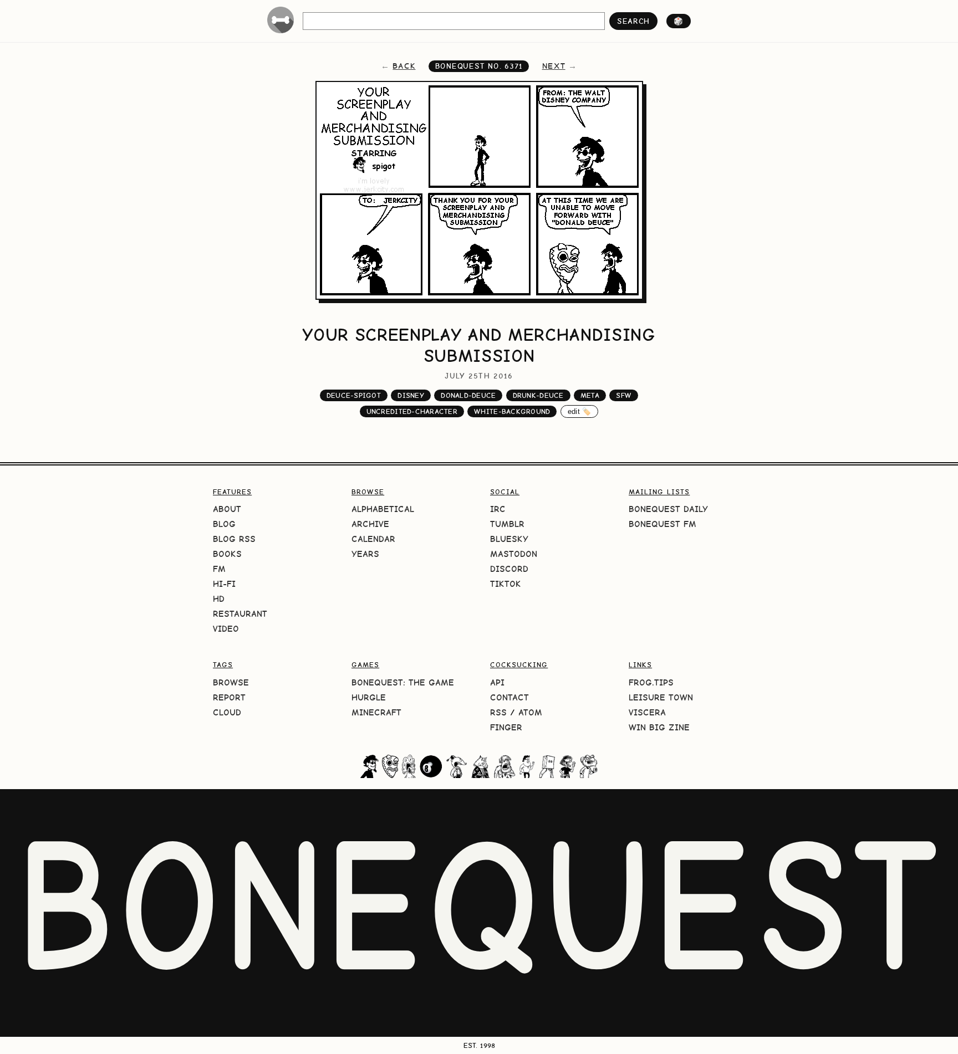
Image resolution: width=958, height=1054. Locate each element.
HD (219, 598)
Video (226, 628)
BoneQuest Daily (668, 509)
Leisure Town (661, 697)
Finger (506, 727)
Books (227, 554)
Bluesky (509, 539)
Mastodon (513, 554)
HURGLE (368, 697)
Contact (509, 697)
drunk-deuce (538, 395)
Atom (530, 712)
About (227, 509)
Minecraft (376, 712)
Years (365, 554)
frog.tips (651, 682)
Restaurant (240, 613)
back (404, 66)
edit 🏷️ (580, 411)
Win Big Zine (659, 727)
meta (589, 395)
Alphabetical (382, 509)
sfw (623, 395)
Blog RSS (234, 539)
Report (229, 697)
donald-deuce (468, 395)
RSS (498, 712)
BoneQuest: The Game (402, 682)
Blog (224, 524)
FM (219, 569)
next (553, 66)
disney (411, 395)
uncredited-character (411, 411)
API (497, 682)
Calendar (373, 539)
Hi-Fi (224, 584)
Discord (509, 569)
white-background (512, 411)
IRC (498, 509)
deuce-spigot (354, 395)
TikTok (505, 584)
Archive (370, 524)
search (633, 21)
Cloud (227, 712)
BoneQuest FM (662, 524)
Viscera (647, 712)
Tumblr (507, 524)
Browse (231, 682)
